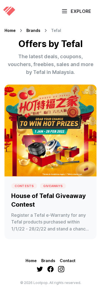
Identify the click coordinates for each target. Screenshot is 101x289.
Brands (33, 30)
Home (10, 30)
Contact (67, 260)
